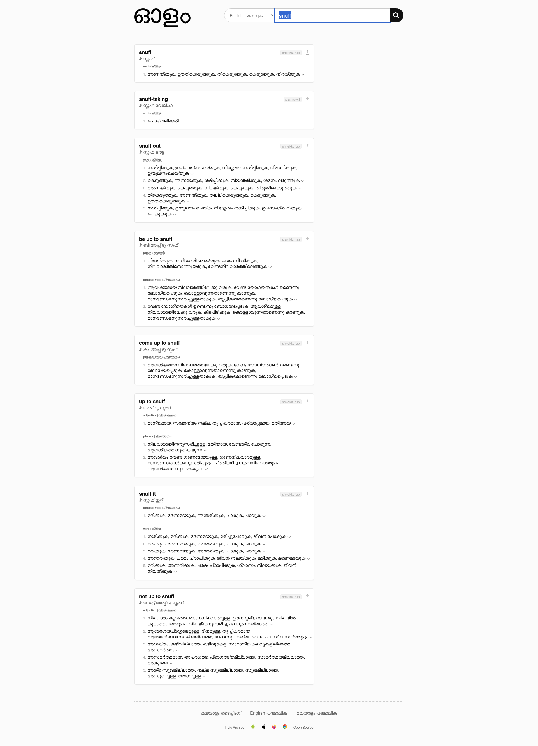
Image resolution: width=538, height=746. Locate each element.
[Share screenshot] (306, 53)
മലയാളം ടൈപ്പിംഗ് (220, 713)
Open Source (303, 727)
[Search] (397, 15)
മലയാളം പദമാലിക (316, 713)
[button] (303, 75)
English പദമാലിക (269, 713)
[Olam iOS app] (263, 726)
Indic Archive (234, 727)
